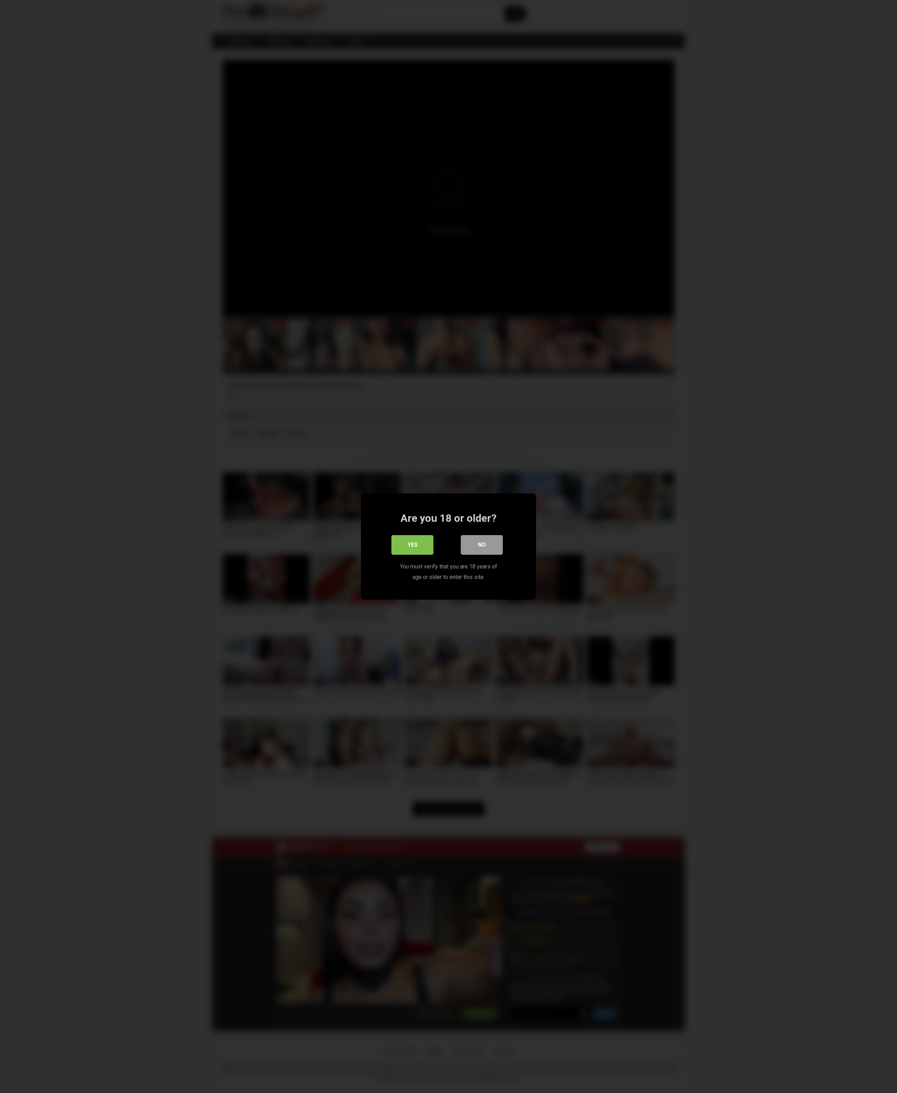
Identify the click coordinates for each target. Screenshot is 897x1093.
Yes (413, 544)
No (482, 544)
